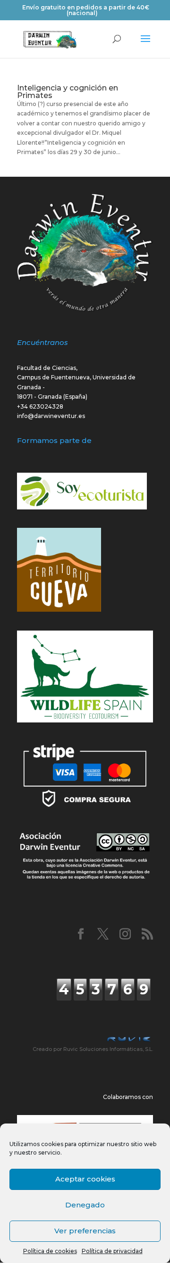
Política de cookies (50, 1251)
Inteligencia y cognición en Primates (67, 91)
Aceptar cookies (85, 1178)
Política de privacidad (112, 1251)
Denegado (85, 1204)
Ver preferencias (85, 1230)
